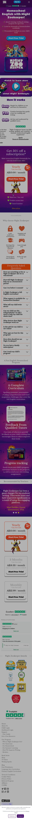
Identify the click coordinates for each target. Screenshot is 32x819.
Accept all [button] (20, 816)
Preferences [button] (12, 816)
